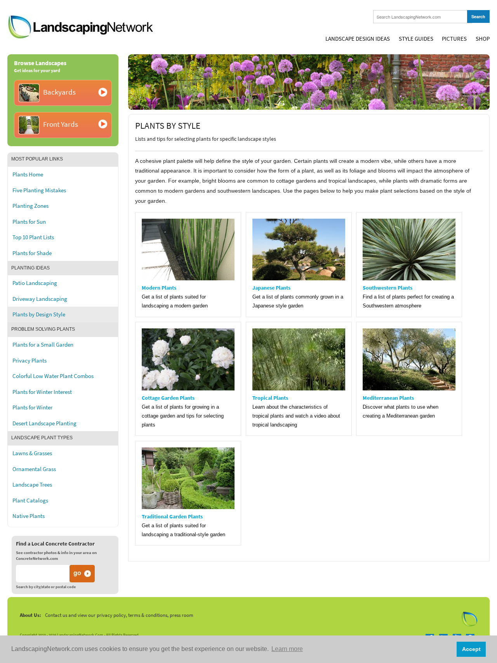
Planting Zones (30, 206)
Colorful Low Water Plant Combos (53, 376)
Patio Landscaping (34, 283)
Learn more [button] (287, 649)
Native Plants (28, 516)
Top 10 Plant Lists (33, 237)
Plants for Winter (32, 407)
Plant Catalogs (30, 500)
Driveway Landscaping (39, 299)
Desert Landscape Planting (44, 423)
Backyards (59, 92)
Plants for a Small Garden (42, 345)
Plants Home (27, 174)
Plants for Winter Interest (42, 392)
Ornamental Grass (34, 469)
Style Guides (416, 39)
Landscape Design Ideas (357, 39)
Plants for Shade (32, 253)
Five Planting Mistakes (39, 190)
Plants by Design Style (38, 314)
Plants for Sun (29, 222)
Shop (483, 39)
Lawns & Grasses (32, 453)
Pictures (454, 39)
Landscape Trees (32, 485)
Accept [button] (471, 649)
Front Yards (60, 124)
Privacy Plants (29, 360)
